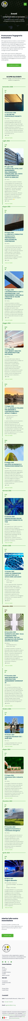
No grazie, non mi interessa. (14, 531)
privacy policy (15, 525)
